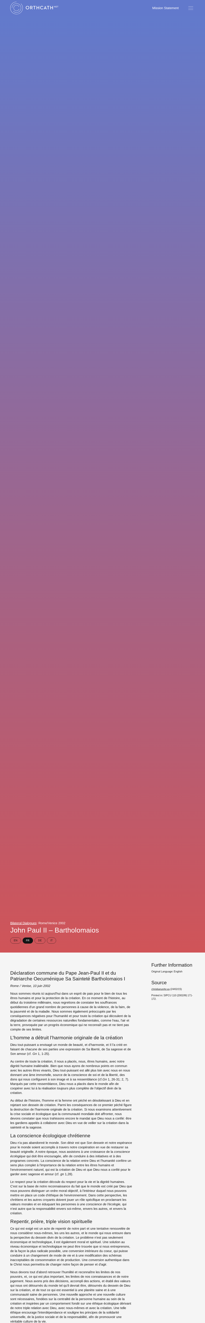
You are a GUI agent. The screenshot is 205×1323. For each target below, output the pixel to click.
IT (51, 940)
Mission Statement (165, 8)
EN (15, 940)
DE (40, 940)
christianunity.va (160, 989)
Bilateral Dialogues (23, 923)
